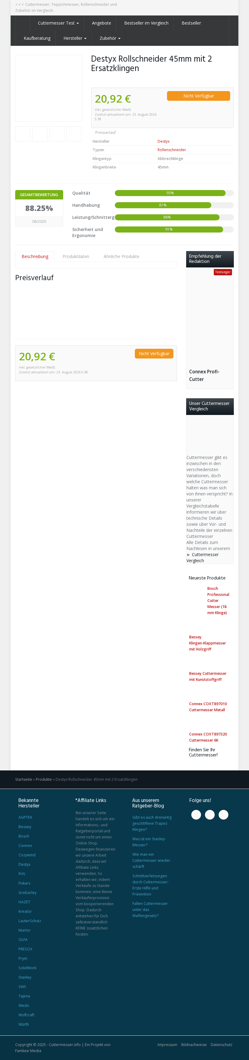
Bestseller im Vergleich (146, 23)
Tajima (24, 996)
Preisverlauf (105, 132)
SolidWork (27, 967)
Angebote (101, 23)
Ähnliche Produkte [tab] (121, 256)
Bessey (25, 826)
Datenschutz (221, 1044)
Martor (25, 930)
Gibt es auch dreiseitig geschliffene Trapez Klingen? (152, 823)
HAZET (24, 902)
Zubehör (109, 38)
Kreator (25, 911)
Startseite (23, 779)
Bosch (24, 836)
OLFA (23, 939)
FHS (22, 873)
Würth (24, 1024)
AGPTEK (25, 817)
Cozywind (27, 855)
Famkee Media (28, 1050)
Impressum (167, 1044)
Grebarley (27, 892)
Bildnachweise (194, 1044)
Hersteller (73, 38)
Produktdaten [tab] (76, 256)
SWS (22, 986)
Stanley (25, 977)
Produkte (44, 779)
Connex (25, 845)
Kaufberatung (37, 38)
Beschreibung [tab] (35, 256)
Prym (23, 958)
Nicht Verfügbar (198, 96)
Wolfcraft (26, 1015)
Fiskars (24, 883)
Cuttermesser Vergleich (202, 557)
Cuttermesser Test (57, 23)
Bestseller (191, 23)
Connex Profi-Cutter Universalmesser (207, 376)
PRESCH (25, 949)
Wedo (24, 1005)
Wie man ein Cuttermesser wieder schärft (151, 860)
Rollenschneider (172, 149)
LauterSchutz (30, 920)
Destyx (163, 141)
